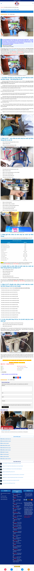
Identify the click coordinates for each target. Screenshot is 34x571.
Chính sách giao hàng (4, 497)
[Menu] (1, 3)
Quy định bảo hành (3, 496)
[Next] (32, 421)
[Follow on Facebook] (24, 500)
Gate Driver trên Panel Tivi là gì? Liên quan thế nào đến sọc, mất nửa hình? (13, 474)
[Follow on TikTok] (28, 500)
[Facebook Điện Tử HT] (16, 377)
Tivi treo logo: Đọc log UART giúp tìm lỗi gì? (9, 483)
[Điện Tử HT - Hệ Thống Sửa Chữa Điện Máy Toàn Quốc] (17, 3)
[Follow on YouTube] (32, 500)
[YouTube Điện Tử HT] (18, 377)
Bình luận (3, 385)
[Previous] (2, 421)
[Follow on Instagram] (26, 500)
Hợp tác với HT (16, 0)
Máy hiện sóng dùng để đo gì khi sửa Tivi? (9, 471)
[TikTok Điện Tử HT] (14, 377)
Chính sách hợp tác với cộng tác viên (5, 494)
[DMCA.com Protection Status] (17, 566)
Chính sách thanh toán (4, 499)
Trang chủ (2, 7)
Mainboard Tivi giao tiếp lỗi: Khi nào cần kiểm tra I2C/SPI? (11, 480)
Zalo (20, 377)
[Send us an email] (30, 500)
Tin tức (19, 0)
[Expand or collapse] (32, 11)
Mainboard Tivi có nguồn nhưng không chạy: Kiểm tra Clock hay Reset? (13, 477)
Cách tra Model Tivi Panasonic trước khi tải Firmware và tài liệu (12, 463)
